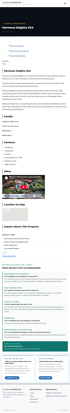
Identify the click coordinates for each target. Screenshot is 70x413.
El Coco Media (63, 410)
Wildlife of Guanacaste (54, 393)
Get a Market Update (11, 248)
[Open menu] (65, 4)
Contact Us (34, 402)
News (32, 396)
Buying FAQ (34, 399)
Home (32, 393)
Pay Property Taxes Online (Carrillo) (16, 238)
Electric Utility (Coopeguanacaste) (16, 242)
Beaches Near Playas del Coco (56, 396)
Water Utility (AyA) (10, 245)
